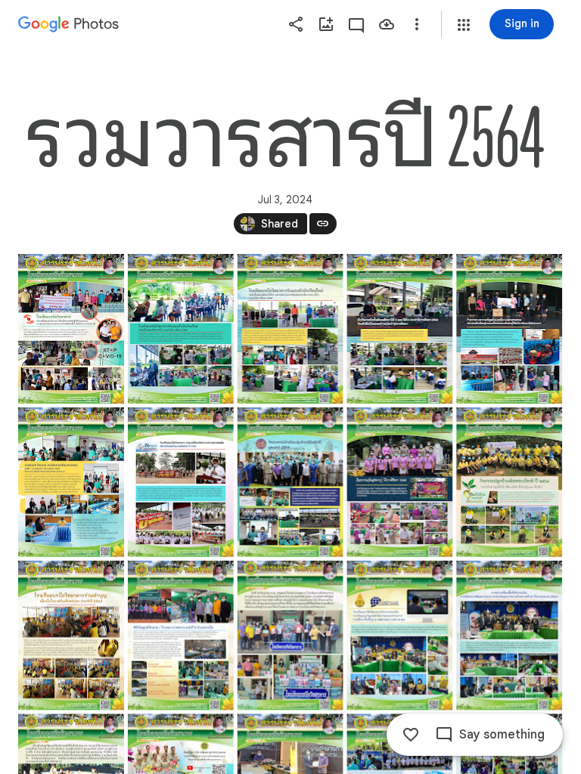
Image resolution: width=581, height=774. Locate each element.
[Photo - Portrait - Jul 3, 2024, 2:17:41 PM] (181, 636)
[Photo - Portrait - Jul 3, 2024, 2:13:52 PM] (71, 329)
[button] (464, 25)
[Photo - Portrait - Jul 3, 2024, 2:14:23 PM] (290, 329)
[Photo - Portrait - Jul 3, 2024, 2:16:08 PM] (399, 482)
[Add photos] (326, 24)
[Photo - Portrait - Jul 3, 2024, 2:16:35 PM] (71, 636)
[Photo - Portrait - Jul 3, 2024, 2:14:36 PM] (399, 329)
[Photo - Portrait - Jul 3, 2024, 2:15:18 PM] (71, 482)
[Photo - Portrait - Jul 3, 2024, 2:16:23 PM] (509, 482)
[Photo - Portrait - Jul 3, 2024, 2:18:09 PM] (399, 636)
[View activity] (356, 24)
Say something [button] (502, 734)
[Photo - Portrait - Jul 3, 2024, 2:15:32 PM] (181, 482)
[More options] (417, 24)
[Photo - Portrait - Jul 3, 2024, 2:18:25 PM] (509, 636)
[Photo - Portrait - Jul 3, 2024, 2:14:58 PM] (509, 329)
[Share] (296, 24)
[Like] (411, 735)
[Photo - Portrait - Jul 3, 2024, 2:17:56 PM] (290, 636)
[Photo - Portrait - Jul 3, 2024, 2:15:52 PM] (290, 482)
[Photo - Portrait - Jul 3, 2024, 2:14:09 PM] (181, 329)
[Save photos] (386, 24)
